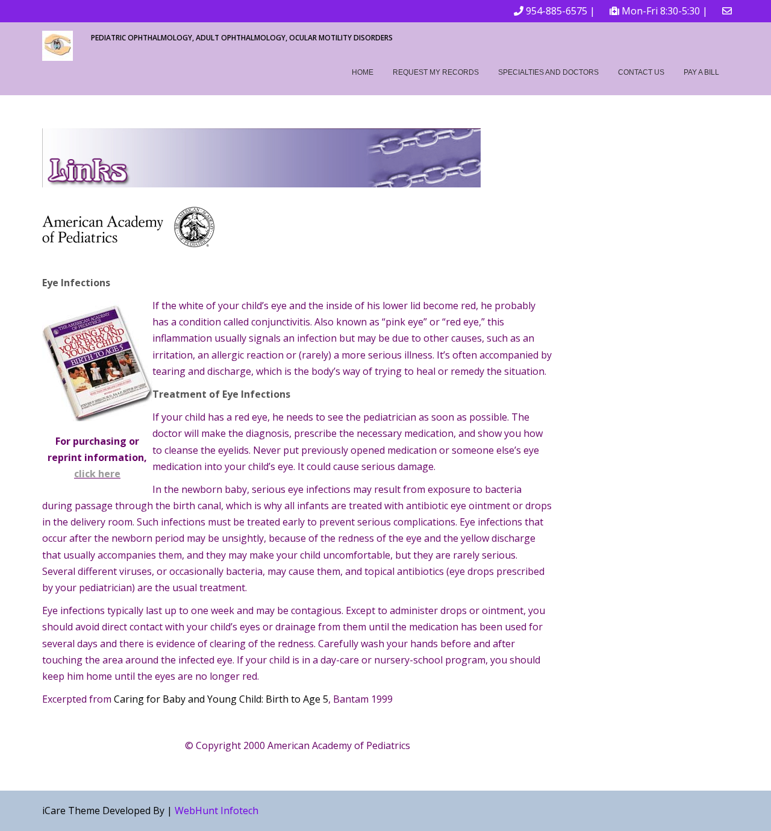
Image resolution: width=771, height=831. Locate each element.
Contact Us (641, 72)
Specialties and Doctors (548, 72)
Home (362, 72)
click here (97, 473)
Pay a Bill (701, 72)
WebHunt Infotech (216, 810)
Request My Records (436, 72)
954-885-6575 (556, 10)
